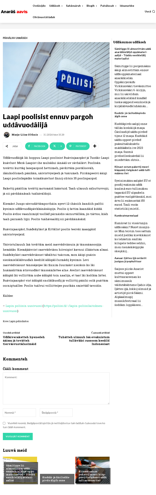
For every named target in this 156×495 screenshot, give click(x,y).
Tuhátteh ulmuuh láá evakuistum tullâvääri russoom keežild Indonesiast (84, 340)
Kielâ (9, 459)
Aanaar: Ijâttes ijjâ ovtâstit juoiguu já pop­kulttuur (130, 260)
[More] (95, 146)
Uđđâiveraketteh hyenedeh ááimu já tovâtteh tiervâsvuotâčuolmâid (24, 340)
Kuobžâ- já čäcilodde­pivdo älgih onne (56, 479)
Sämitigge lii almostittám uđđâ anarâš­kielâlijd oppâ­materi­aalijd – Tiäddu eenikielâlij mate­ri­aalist (20, 473)
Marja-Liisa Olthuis (25, 134)
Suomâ (46, 471)
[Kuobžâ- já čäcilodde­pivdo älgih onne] (56, 470)
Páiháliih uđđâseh (15, 38)
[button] (150, 11)
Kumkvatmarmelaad (126, 215)
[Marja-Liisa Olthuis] (7, 135)
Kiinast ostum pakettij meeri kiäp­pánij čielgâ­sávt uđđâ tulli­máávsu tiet (93, 476)
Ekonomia (85, 465)
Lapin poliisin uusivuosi (24, 306)
